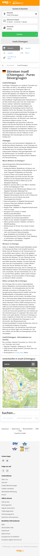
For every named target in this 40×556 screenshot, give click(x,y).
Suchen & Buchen (20, 9)
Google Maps (19, 352)
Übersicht (10, 48)
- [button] (5, 373)
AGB (36, 429)
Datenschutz (16, 429)
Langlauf (10, 53)
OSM (31, 407)
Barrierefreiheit (28, 429)
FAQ (20, 431)
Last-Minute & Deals (12, 57)
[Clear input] (36, 14)
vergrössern (33, 364)
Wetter (27, 53)
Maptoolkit (26, 407)
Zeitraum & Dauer (13, 20)
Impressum (5, 429)
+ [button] (5, 370)
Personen (10, 27)
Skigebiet (28, 48)
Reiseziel (10, 13)
